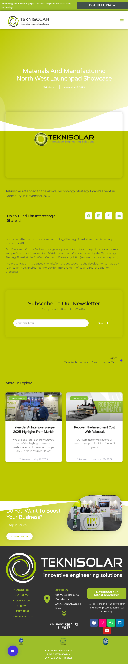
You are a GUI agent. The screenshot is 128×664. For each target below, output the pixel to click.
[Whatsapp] (111, 623)
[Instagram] (102, 623)
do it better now (102, 5)
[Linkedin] (120, 623)
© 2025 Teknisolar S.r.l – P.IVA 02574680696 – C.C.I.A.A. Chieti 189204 (58, 654)
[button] (122, 20)
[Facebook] (94, 623)
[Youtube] (107, 630)
